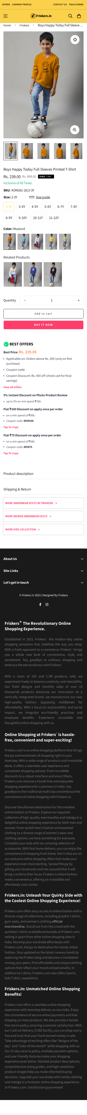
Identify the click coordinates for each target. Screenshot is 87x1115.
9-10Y (23, 217)
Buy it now (43, 325)
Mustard (9, 242)
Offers (6, 4)
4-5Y (35, 206)
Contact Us (60, 4)
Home (7, 25)
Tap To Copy (10, 427)
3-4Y (22, 206)
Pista (65, 242)
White (37, 242)
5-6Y (48, 206)
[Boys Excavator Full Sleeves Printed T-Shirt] (12, 274)
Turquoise (23, 242)
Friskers (24, 25)
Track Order (75, 4)
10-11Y (38, 217)
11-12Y (54, 217)
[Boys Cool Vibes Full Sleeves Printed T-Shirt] (32, 274)
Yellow (51, 242)
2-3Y (9, 206)
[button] (79, 16)
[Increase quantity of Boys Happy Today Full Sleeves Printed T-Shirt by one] (78, 300)
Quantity (9, 300)
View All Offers (12, 387)
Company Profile (21, 4)
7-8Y (73, 206)
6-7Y (60, 206)
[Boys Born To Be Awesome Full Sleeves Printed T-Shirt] (53, 274)
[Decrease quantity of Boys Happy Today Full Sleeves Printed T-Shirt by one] (25, 300)
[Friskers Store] (41, 16)
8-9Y (9, 217)
